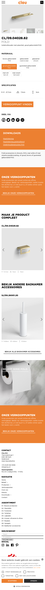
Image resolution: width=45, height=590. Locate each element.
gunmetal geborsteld (28, 66)
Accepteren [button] (12, 581)
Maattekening (8, 138)
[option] (22, 17)
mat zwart (16, 74)
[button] (22, 586)
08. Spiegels (6, 523)
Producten (5, 485)
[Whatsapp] (22, 120)
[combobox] (42, 559)
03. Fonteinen (6, 511)
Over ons (5, 490)
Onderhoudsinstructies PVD (13, 144)
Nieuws (4, 492)
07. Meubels (6, 521)
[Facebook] (3, 120)
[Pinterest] (18, 120)
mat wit (6, 74)
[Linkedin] (13, 120)
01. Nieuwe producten (9, 506)
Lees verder (37, 567)
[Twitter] (8, 120)
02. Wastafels (6, 508)
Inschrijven (7, 540)
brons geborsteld (9, 59)
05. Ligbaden (6, 516)
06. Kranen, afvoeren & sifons (12, 518)
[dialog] (22, 573)
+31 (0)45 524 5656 (8, 465)
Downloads (6, 495)
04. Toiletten (6, 513)
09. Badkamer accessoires (11, 526)
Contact (4, 497)
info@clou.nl (6, 467)
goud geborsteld (9, 66)
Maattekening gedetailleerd (13, 142)
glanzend (35, 59)
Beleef (4, 482)
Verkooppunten (7, 487)
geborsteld (24, 59)
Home (4, 480)
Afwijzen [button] (33, 581)
